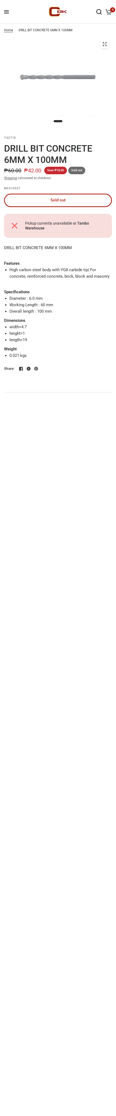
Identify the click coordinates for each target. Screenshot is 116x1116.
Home (8, 30)
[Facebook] (21, 368)
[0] (108, 12)
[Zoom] (105, 44)
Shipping (10, 178)
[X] (28, 368)
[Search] (99, 12)
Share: (9, 368)
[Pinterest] (36, 368)
